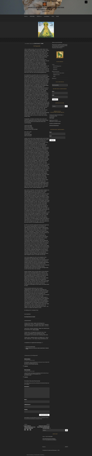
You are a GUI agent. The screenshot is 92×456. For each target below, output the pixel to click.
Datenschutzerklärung (30, 454)
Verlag (53, 16)
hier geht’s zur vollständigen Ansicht (54, 123)
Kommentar (26, 386)
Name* (53, 91)
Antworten (26, 366)
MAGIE (54, 76)
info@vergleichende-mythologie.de (50, 438)
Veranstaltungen (46, 16)
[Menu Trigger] (86, 2)
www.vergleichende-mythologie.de (51, 439)
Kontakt (57, 16)
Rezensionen (55, 69)
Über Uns (25, 16)
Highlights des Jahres (56, 74)
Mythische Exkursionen (30, 346)
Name (25, 399)
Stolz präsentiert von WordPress (39, 454)
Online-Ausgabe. (35, 329)
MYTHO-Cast (39, 16)
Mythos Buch (55, 67)
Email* (53, 95)
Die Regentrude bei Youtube (29, 316)
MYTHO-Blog (32, 16)
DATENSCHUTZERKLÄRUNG (54, 125)
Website (25, 409)
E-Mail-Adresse (27, 404)
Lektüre (53, 64)
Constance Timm (38, 43)
